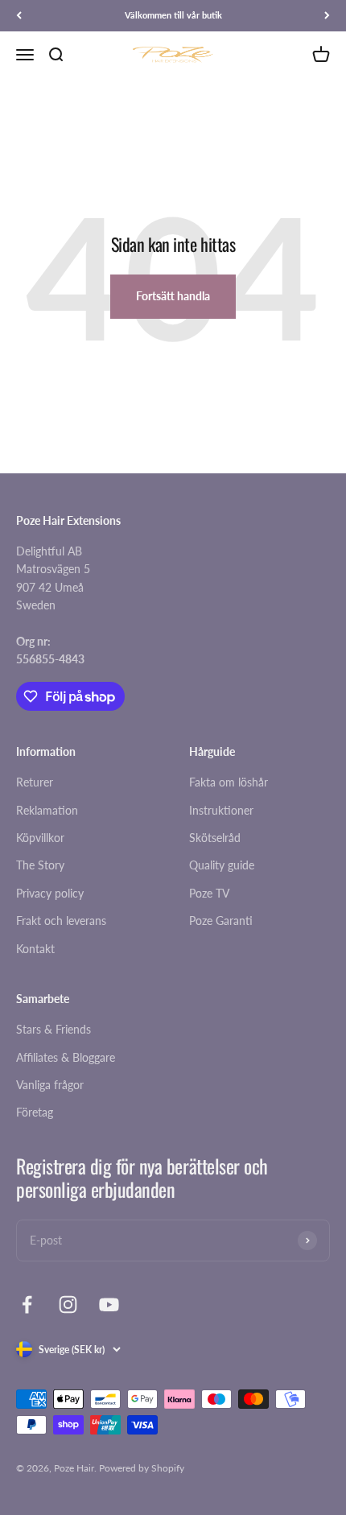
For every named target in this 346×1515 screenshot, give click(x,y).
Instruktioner (221, 810)
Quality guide (221, 865)
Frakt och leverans (61, 920)
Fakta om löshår (228, 782)
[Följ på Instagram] (68, 1304)
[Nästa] (327, 15)
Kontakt (35, 949)
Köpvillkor (40, 837)
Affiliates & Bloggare (65, 1057)
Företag (34, 1112)
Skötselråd (215, 837)
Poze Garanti (221, 920)
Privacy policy (50, 893)
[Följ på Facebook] (27, 1304)
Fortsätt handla (173, 296)
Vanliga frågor (50, 1085)
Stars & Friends (53, 1029)
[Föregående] (19, 15)
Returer (34, 782)
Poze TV (209, 893)
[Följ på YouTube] (109, 1304)
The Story (40, 865)
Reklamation (47, 810)
